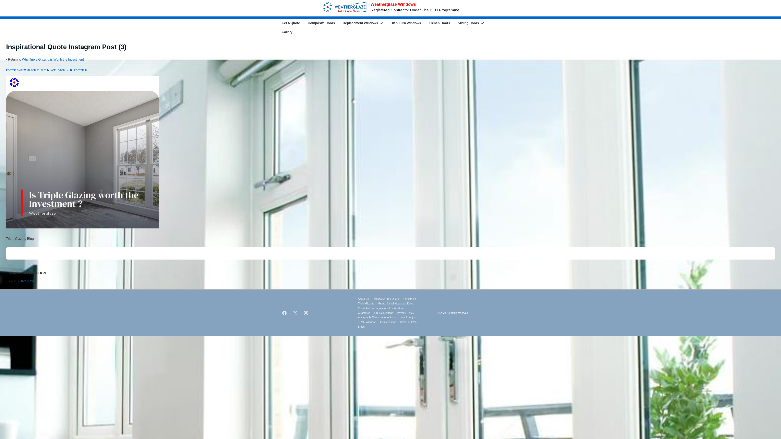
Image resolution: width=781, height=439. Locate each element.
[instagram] (306, 313)
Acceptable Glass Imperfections (377, 317)
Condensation (388, 322)
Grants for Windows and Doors (396, 303)
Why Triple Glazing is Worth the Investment (53, 59)
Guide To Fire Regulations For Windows (381, 308)
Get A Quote (291, 23)
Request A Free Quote (386, 298)
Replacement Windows (360, 23)
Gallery (287, 32)
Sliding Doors (468, 23)
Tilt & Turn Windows (405, 23)
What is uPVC (408, 322)
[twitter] (295, 313)
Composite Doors (321, 23)
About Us (363, 298)
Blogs (361, 326)
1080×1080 (27, 281)
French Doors (439, 23)
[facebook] (284, 313)
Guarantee (364, 312)
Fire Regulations (383, 312)
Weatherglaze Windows (393, 4)
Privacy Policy (405, 312)
